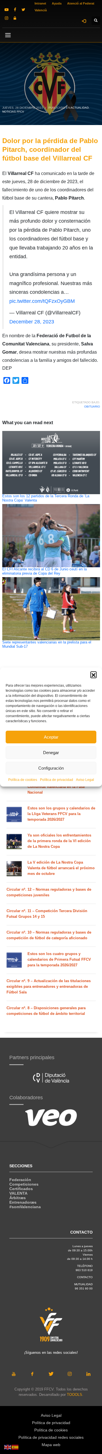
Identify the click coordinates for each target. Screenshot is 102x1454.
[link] (6, 9)
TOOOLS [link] (74, 1394)
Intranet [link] (40, 3)
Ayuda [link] (56, 3)
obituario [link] (92, 406)
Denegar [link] (51, 752)
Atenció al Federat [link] (80, 3)
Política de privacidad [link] (56, 780)
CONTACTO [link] (85, 1277)
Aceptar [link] (51, 737)
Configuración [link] (51, 768)
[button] (93, 674)
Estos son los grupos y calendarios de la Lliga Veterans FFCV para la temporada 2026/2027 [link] (61, 814)
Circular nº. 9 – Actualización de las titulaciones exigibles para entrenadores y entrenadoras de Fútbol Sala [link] (49, 986)
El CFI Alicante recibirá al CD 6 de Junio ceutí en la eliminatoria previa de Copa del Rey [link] (44, 571)
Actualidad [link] (80, 107)
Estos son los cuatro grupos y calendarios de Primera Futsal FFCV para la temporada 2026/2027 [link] (59, 959)
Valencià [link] (41, 10)
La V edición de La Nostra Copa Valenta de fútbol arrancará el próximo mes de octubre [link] (61, 868)
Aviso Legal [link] (85, 780)
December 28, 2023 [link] (31, 322)
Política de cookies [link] (22, 780)
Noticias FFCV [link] (13, 111)
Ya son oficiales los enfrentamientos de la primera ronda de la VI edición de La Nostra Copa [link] (59, 841)
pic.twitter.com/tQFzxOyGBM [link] (42, 301)
